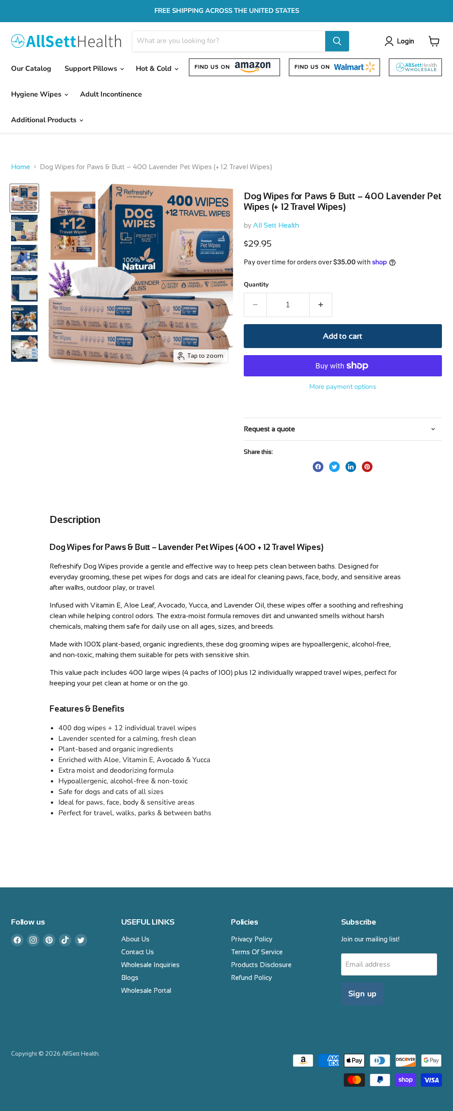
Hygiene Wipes (37, 94)
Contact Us (137, 952)
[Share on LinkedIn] (351, 466)
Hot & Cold (154, 69)
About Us (135, 939)
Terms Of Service (257, 952)
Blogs (129, 977)
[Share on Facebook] (318, 466)
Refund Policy (251, 977)
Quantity (256, 284)
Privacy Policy (252, 939)
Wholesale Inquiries (150, 964)
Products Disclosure (261, 964)
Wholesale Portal (146, 990)
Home (20, 166)
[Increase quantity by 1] (321, 305)
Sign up (362, 993)
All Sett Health (276, 225)
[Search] (337, 41)
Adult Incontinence (111, 94)
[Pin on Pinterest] (367, 466)
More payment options (342, 387)
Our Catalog (31, 69)
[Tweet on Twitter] (334, 466)
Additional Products (44, 120)
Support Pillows (92, 69)
